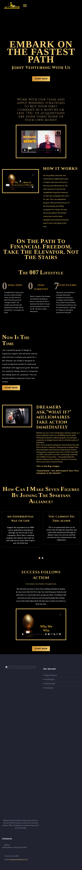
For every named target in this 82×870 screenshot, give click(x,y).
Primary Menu (25, 5)
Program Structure (50, 675)
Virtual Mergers (49, 679)
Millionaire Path (49, 684)
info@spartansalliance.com (18, 859)
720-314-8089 (14, 856)
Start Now (41, 79)
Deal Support (48, 688)
